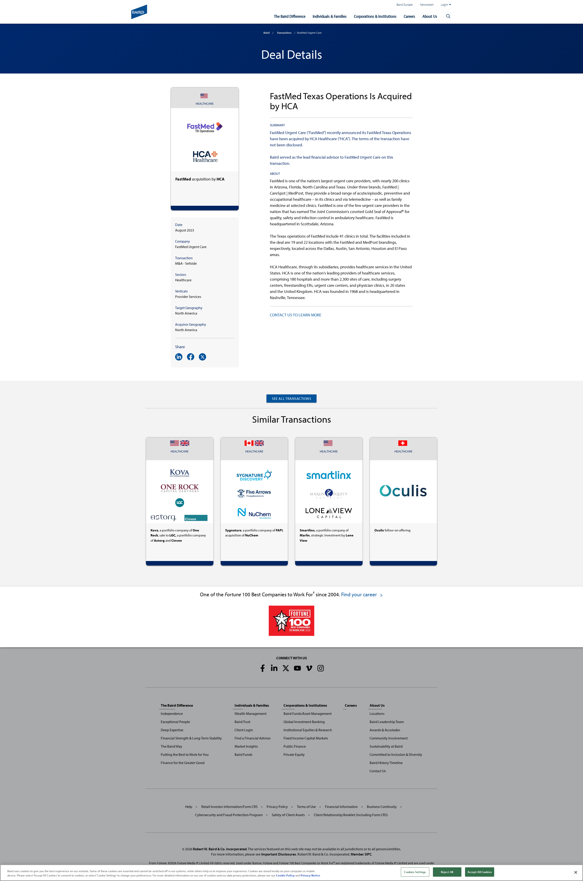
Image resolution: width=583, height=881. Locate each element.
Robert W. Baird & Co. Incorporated (220, 849)
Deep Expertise (172, 730)
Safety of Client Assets (288, 814)
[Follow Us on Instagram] (320, 668)
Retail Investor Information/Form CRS (229, 806)
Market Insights (246, 746)
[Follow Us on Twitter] (285, 668)
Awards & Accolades (385, 730)
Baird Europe (404, 4)
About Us (429, 16)
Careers (409, 16)
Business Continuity (382, 806)
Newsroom (427, 4)
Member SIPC (361, 854)
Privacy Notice (310, 875)
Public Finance (295, 746)
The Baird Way (171, 746)
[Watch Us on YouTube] (297, 668)
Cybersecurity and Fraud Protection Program (229, 814)
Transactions (284, 32)
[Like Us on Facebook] (262, 668)
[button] (448, 16)
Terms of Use (306, 806)
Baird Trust (242, 721)
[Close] (576, 872)
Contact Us (378, 771)
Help (188, 806)
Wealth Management (250, 713)
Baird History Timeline (386, 762)
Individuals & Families (330, 16)
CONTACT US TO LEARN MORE (295, 314)
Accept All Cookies (480, 872)
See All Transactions (291, 398)
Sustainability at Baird (386, 746)
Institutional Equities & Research (308, 730)
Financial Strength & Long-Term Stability (191, 738)
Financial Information (341, 806)
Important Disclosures (278, 854)
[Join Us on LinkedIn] (274, 668)
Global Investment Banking (304, 721)
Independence (172, 713)
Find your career (359, 594)
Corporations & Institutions (375, 16)
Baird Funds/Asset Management (308, 713)
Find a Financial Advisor (253, 738)
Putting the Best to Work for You (185, 754)
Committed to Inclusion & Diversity (396, 754)
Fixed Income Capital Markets (306, 738)
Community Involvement (389, 738)
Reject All (447, 872)
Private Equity (294, 754)
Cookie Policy (285, 875)
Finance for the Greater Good (183, 762)
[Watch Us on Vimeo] (309, 668)
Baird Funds (243, 754)
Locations (377, 713)
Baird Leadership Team (387, 721)
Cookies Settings (415, 872)
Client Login (244, 730)
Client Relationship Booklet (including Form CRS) (351, 814)
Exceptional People (175, 721)
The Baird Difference (289, 16)
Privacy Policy (277, 806)
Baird (266, 32)
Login (444, 4)
